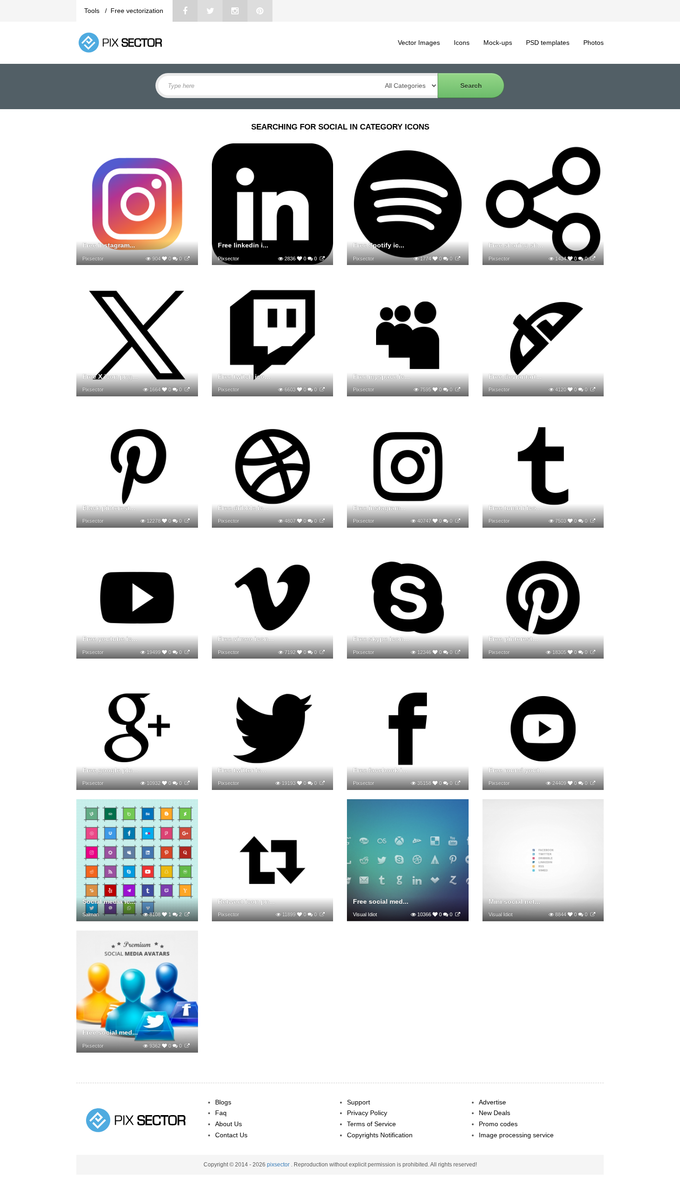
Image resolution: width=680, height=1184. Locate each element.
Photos (593, 42)
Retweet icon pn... (246, 901)
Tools (92, 10)
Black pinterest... (109, 508)
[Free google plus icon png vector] (187, 783)
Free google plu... (110, 770)
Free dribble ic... (243, 508)
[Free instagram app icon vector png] (187, 258)
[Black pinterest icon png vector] (187, 521)
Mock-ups (497, 42)
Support (358, 1102)
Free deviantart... (515, 376)
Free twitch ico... (244, 376)
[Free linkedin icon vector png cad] (322, 258)
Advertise (492, 1102)
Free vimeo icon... (246, 638)
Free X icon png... (110, 376)
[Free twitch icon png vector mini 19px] (322, 389)
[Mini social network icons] (593, 914)
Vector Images (419, 42)
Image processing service (516, 1135)
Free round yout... (516, 770)
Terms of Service (371, 1124)
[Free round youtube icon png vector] (593, 783)
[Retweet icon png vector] (322, 914)
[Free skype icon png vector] (458, 652)
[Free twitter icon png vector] (322, 783)
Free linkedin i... (243, 245)
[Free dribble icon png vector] (322, 521)
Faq (221, 1112)
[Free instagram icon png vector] (458, 521)
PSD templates (547, 42)
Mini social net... (514, 901)
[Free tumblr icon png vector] (593, 521)
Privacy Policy (367, 1112)
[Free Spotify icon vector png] (458, 258)
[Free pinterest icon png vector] (593, 652)
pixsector (279, 1164)
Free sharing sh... (516, 245)
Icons (462, 42)
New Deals (494, 1112)
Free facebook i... (380, 770)
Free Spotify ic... (378, 245)
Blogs (223, 1102)
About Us (228, 1124)
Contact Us (231, 1135)
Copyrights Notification (380, 1135)
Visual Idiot (365, 914)
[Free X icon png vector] (187, 389)
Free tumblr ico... (515, 508)
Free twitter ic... (242, 770)
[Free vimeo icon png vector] (322, 652)
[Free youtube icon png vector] (187, 652)
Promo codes (498, 1124)
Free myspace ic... (381, 376)
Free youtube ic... (109, 638)
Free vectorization (137, 10)
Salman (90, 914)
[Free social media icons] (187, 1045)
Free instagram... (108, 245)
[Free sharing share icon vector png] (593, 258)
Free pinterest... (513, 638)
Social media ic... (109, 901)
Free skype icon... (381, 638)
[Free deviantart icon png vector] (593, 389)
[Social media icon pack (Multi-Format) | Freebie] (187, 914)
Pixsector (93, 258)
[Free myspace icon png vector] (458, 389)
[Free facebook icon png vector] (458, 783)
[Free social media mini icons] (458, 914)
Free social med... (380, 901)
